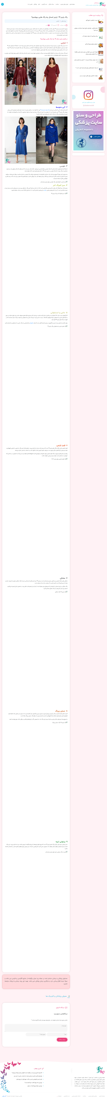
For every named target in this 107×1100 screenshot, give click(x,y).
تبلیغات (29, 6)
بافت (45, 190)
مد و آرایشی (44, 4)
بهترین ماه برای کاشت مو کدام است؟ (33, 1083)
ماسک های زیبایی (48, 6)
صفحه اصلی (72, 4)
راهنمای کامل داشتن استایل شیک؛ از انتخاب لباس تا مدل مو (28, 1076)
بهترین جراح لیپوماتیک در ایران (34, 1086)
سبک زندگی (51, 4)
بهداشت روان (49, 9)
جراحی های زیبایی (64, 4)
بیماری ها (55, 6)
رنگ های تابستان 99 (45, 110)
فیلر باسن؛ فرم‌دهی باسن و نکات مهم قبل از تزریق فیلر (29, 1079)
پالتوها (31, 323)
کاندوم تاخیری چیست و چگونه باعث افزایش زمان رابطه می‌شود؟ (27, 1073)
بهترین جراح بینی (46, 8)
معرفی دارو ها (54, 9)
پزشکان (35, 4)
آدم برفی (4, 1096)
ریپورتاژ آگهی (27, 9)
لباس (44, 9)
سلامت (57, 4)
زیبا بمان (63, 21)
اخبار (39, 4)
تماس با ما (30, 4)
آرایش (44, 6)
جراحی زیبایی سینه (62, 9)
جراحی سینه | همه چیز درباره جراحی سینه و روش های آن (43, 10)
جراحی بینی (64, 6)
